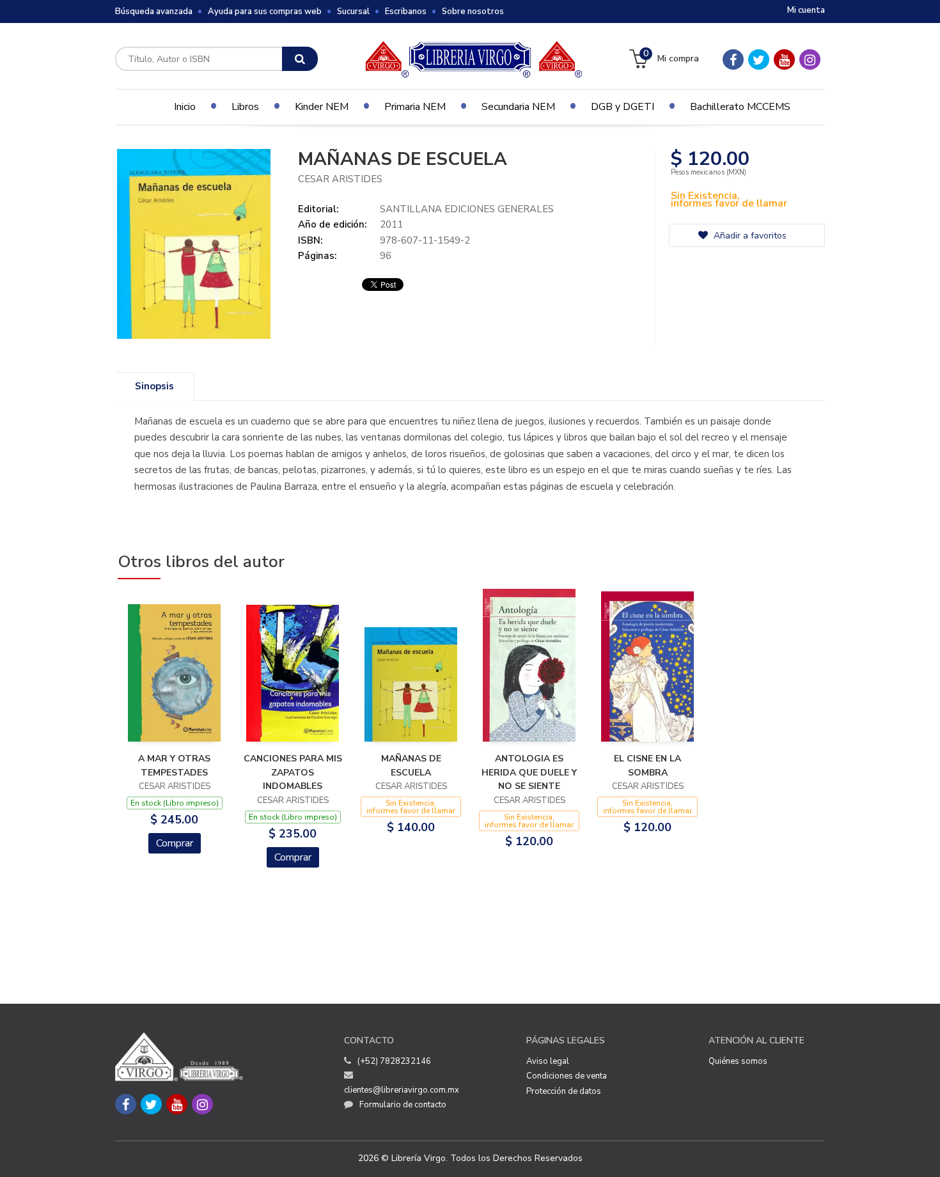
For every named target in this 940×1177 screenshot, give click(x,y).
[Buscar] (300, 59)
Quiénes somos (738, 1061)
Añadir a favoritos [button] (749, 236)
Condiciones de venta (566, 1076)
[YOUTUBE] (784, 59)
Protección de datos (563, 1091)
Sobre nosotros (473, 11)
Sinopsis (154, 386)
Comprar (174, 843)
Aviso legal (547, 1061)
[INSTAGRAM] (809, 59)
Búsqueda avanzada (153, 11)
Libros (245, 107)
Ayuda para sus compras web (265, 11)
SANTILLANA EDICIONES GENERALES (467, 209)
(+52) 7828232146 (394, 1061)
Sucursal (353, 11)
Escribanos (406, 11)
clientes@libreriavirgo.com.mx (401, 1090)
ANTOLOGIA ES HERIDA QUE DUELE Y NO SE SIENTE (529, 772)
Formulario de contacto (402, 1105)
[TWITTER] (758, 59)
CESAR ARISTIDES (340, 179)
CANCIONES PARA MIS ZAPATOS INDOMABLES (293, 772)
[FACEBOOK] (733, 59)
